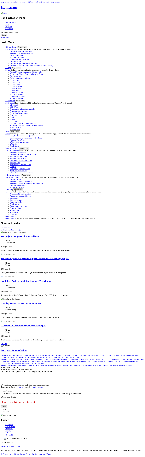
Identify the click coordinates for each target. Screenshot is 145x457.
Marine (12, 119)
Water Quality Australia (105, 365)
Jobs (7, 25)
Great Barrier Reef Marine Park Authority (71, 361)
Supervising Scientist (17, 187)
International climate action (19, 59)
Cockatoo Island (113, 359)
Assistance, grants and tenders (20, 196)
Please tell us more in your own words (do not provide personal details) (26, 371)
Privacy (8, 431)
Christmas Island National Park (21, 161)
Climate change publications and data (23, 63)
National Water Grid (17, 140)
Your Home (128, 365)
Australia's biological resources (21, 181)
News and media (16, 202)
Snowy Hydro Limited (46, 365)
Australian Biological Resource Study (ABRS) (26, 183)
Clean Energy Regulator (68, 359)
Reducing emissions (17, 55)
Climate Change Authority (97, 359)
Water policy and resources (19, 142)
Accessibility (10, 427)
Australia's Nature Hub (9, 359)
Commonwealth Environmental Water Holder (26, 138)
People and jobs (15, 208)
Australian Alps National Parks (12, 355)
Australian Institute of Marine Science (111, 355)
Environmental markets (18, 111)
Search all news (6, 228)
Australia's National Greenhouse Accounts (64, 357)
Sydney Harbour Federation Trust (84, 365)
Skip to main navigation (25, 2)
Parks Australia (6, 365)
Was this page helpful (8, 397)
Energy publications (17, 98)
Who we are (14, 212)
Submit (4, 407)
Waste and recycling (17, 127)
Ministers (8, 27)
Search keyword (7, 33)
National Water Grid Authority (18, 363)
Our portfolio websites (14, 350)
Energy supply (15, 90)
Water (7, 131)
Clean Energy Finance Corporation (47, 359)
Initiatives (13, 214)
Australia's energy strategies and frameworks (26, 72)
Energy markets (15, 84)
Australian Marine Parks (18, 152)
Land (12, 117)
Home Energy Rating (36, 363)
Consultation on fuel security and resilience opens (23, 326)
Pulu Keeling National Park (20, 169)
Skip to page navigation (42, 2)
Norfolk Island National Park (20, 165)
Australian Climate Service (54, 355)
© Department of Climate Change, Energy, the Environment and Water (26, 454)
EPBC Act (14, 107)
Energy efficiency (16, 82)
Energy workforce (16, 92)
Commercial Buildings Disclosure (132, 359)
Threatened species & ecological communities (26, 125)
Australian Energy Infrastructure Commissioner (81, 355)
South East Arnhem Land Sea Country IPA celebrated (26, 281)
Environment (10, 101)
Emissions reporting (17, 57)
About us (8, 190)
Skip (7, 412)
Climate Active (15, 61)
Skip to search (56, 2)
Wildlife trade (15, 129)
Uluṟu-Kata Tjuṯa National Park (21, 173)
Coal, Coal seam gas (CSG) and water (23, 136)
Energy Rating (40, 361)
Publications (14, 146)
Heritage (13, 167)
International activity (17, 96)
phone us (20, 387)
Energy (8, 68)
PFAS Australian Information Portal (24, 365)
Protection (13, 121)
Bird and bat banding (17, 185)
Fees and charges (16, 200)
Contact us (9, 29)
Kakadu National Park (18, 159)
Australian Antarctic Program (33, 355)
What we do (14, 210)
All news (4, 344)
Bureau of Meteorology (25, 359)
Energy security (15, 88)
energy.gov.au (51, 361)
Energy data (14, 80)
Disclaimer (9, 429)
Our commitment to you (18, 206)
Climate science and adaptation (21, 51)
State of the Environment (63, 365)
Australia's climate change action (21, 53)
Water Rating (119, 365)
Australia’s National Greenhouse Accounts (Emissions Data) (31, 66)
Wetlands (13, 144)
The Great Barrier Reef (18, 171)
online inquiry (38, 387)
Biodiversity (14, 105)
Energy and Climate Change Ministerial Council (27, 74)
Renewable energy (16, 76)
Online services (10, 216)
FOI (6, 433)
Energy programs (16, 86)
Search (4, 35)
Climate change (11, 47)
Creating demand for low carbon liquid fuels (21, 303)
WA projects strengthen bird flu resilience (20, 236)
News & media (10, 23)
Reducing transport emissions (20, 78)
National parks (15, 163)
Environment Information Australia (22, 109)
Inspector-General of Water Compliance (100, 361)
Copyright (9, 435)
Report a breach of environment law (23, 123)
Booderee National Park (18, 157)
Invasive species (16, 115)
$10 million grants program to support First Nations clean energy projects (35, 258)
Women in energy (16, 94)
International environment (19, 113)
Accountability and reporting (20, 194)
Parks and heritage (12, 148)
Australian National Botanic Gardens (23, 154)
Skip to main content (8, 2)
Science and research (12, 175)
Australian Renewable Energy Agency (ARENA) (31, 357)
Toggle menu (22, 47)
